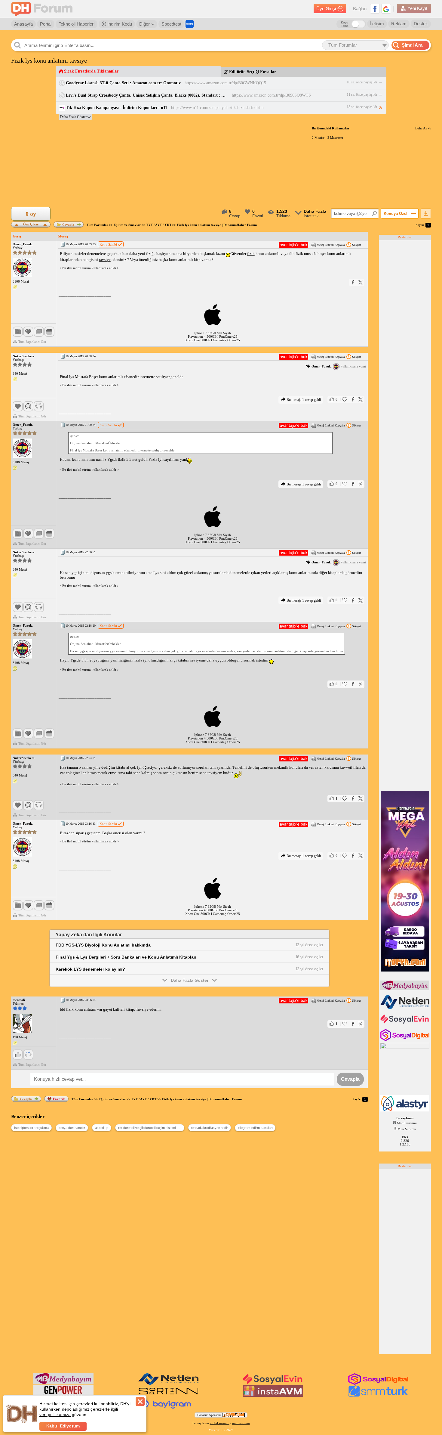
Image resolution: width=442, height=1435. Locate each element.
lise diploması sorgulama (31, 1128)
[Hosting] (405, 1008)
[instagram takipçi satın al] (405, 1040)
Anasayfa (23, 23)
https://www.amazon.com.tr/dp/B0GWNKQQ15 (225, 83)
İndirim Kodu (119, 23)
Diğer (144, 23)
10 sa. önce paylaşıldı (362, 82)
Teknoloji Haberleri (76, 23)
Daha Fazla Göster (190, 980)
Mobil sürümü (407, 1123)
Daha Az (421, 128)
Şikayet (356, 244)
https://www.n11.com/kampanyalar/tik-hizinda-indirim (217, 107)
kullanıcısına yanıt (339, 366)
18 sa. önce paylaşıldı (362, 107)
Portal (45, 23)
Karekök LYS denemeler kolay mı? (90, 969)
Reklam (399, 23)
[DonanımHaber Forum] (43, 9)
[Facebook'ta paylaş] (353, 282)
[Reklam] (190, 24)
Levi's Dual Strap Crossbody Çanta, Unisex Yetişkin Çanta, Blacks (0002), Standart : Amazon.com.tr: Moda (147, 95)
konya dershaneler (72, 1128)
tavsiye (105, 259)
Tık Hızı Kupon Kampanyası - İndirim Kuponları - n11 (116, 107)
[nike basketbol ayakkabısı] (168, 1395)
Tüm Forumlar (97, 225)
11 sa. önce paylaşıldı (362, 94)
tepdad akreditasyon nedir (209, 1128)
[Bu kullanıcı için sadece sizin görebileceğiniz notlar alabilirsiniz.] (15, 287)
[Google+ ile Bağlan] (386, 9)
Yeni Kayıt (417, 8)
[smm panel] (405, 989)
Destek (421, 23)
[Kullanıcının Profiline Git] (22, 268)
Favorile (59, 1099)
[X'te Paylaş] (361, 282)
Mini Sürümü (406, 1129)
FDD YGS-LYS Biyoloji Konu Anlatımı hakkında (103, 945)
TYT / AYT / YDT (158, 225)
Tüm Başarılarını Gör (32, 341)
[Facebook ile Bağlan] (375, 9)
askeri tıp (101, 1128)
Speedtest (171, 23)
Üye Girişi (326, 8)
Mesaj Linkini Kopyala (331, 244)
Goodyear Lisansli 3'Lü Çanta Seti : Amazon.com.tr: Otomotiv (123, 83)
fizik (251, 253)
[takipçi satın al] (405, 1023)
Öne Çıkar (30, 224)
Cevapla (68, 224)
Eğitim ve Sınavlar (127, 225)
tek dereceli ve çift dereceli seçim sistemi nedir (150, 1128)
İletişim (377, 23)
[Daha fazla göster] (75, 117)
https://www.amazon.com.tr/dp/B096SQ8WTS (271, 95)
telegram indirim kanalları (255, 1128)
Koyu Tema (344, 24)
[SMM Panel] (378, 1395)
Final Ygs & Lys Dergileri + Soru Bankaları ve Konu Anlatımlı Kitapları (126, 957)
